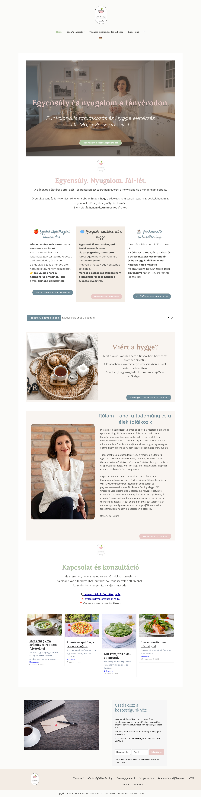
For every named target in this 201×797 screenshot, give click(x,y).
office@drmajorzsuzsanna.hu (102, 599)
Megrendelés (146, 778)
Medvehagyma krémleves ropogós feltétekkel (89, 317)
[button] (76, 32)
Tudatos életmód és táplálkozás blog (93, 778)
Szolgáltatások (75, 31)
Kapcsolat (133, 31)
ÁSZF (191, 778)
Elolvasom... (34, 662)
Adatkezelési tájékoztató (171, 778)
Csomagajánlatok (126, 778)
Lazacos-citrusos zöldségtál (153, 644)
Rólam (126, 784)
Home (59, 31)
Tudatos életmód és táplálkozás (106, 31)
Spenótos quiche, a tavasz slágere (80, 644)
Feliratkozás (156, 752)
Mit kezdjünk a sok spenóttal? (117, 656)
